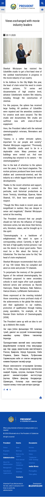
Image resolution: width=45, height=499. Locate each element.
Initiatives (32, 463)
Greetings (19, 472)
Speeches (19, 468)
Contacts (19, 477)
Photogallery (33, 471)
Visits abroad (20, 460)
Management (7, 468)
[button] (6, 51)
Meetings (19, 451)
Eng (2, 9)
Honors (5, 454)
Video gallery (33, 474)
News (17, 448)
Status (5, 448)
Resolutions (32, 451)
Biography (6, 451)
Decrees (31, 448)
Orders (31, 454)
